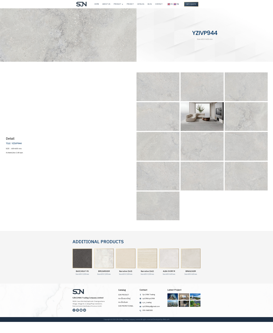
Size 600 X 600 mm (169, 274)
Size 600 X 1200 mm (82, 274)
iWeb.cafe (166, 319)
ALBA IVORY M (169, 271)
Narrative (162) (147, 271)
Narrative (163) (125, 271)
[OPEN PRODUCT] (122, 4)
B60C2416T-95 (82, 271)
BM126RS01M (104, 271)
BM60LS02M (191, 271)
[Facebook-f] (74, 310)
